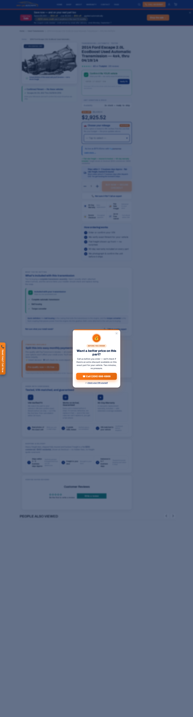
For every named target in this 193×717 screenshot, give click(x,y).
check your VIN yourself (97, 383)
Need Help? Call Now (2, 358)
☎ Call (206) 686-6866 (97, 376)
